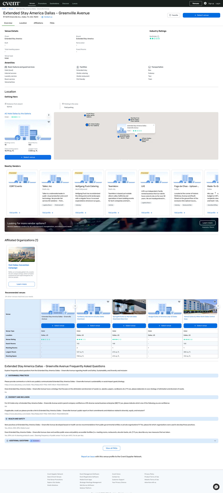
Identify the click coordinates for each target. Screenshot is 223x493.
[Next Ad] (49, 115)
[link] (22, 177)
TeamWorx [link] (113, 186)
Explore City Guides (53, 482)
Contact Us (116, 477)
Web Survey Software (87, 485)
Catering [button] (78, 205)
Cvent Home (116, 474)
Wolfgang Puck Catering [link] (87, 186)
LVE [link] (143, 186)
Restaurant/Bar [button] (187, 205)
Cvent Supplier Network (55, 474)
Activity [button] (111, 205)
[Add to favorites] (48, 122)
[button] (136, 136)
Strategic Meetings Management (90, 482)
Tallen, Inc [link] (47, 186)
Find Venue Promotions (55, 479)
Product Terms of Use (152, 477)
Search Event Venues (54, 477)
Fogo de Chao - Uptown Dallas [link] (187, 186)
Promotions (42, 4)
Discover (65, 4)
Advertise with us (150, 482)
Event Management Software (89, 474)
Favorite (175, 15)
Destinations (54, 4)
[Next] (215, 193)
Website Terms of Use (152, 479)
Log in (218, 4)
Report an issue (88, 456)
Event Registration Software (89, 477)
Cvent (4, 9)
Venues (32, 3)
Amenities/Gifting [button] (212, 205)
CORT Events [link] (15, 186)
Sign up (211, 4)
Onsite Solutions (52, 485)
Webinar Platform (85, 488)
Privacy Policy (149, 474)
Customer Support (118, 479)
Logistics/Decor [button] (47, 205)
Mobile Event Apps (86, 479)
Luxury (74, 4)
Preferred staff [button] (59, 205)
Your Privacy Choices (119, 482)
